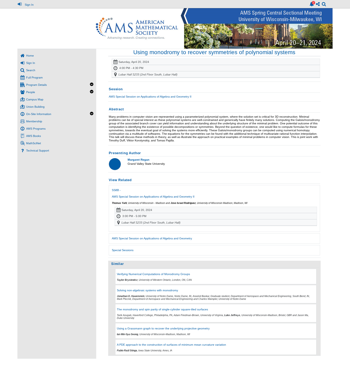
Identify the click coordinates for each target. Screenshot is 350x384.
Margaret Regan (138, 159)
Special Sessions (122, 250)
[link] (311, 4)
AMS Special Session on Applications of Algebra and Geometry (152, 238)
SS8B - (153, 193)
